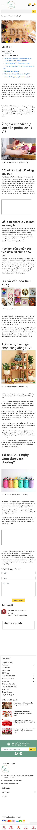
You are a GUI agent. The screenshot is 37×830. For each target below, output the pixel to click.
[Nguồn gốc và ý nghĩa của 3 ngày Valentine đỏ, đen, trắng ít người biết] (7, 722)
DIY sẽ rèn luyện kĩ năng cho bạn (16, 60)
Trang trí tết (6, 689)
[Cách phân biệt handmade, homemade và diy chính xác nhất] (7, 714)
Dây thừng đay (7, 662)
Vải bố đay (6, 668)
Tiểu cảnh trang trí (8, 684)
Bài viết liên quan (10, 700)
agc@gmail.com (13, 783)
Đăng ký (32, 749)
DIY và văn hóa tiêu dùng (11, 71)
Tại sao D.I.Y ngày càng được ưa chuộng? (17, 77)
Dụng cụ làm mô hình (9, 686)
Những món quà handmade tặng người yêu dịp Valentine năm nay (24, 730)
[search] (34, 11)
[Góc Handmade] (15, 5)
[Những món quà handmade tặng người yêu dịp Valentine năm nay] (7, 731)
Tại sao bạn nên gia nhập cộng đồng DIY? (17, 74)
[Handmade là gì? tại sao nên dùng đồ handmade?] (7, 705)
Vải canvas (6, 670)
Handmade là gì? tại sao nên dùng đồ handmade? (23, 704)
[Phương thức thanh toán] (13, 821)
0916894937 (18, 780)
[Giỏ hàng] (33, 5)
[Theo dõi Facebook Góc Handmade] (16, 753)
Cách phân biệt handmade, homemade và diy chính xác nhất (23, 713)
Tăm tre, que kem (8, 678)
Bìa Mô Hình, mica (8, 676)
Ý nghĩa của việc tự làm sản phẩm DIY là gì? (17, 58)
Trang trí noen (7, 692)
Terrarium (5, 681)
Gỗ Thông (5, 673)
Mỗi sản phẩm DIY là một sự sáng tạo (17, 63)
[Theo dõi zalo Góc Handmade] (20, 753)
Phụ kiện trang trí (8, 695)
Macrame (5, 665)
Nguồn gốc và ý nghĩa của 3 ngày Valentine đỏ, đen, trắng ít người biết (24, 722)
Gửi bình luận (18, 600)
